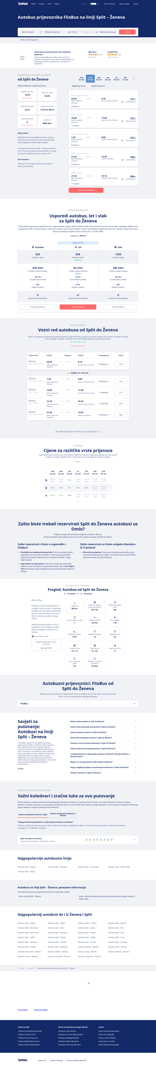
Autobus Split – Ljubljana (57, 947)
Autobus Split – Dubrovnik (88, 867)
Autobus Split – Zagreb (27, 867)
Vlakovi (33, 4)
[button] (73, 32)
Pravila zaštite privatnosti (76, 1060)
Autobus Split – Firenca (87, 942)
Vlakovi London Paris (27, 1034)
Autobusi (42, 4)
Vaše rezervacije (109, 4)
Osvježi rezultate (76, 346)
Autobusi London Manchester (70, 1034)
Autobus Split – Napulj (56, 937)
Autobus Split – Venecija (117, 942)
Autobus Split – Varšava (57, 942)
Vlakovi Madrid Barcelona (28, 1041)
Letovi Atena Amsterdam (109, 1031)
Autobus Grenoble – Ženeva (59, 956)
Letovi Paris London (107, 1041)
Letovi (50, 4)
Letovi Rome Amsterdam (109, 1045)
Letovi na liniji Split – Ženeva (30, 896)
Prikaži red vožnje (27, 125)
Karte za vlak (23, 1027)
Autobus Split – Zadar (86, 928)
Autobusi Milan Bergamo (68, 1041)
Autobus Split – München (28, 942)
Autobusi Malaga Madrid (68, 1038)
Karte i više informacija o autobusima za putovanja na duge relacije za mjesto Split (107, 897)
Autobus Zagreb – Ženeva (88, 947)
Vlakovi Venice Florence (28, 1038)
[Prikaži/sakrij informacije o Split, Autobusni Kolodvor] (134, 840)
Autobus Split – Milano (87, 932)
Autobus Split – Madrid (117, 923)
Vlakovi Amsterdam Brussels (30, 1031)
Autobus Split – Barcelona (28, 928)
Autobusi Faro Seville (67, 1031)
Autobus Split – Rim (116, 928)
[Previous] (45, 472)
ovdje (98, 432)
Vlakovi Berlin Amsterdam (29, 1045)
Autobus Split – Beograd (57, 867)
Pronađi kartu (27, 98)
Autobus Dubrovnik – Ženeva (29, 951)
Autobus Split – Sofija (26, 937)
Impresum (42, 1060)
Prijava (136, 4)
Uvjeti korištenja (56, 1060)
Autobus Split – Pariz (56, 928)
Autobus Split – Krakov (27, 947)
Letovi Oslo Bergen (106, 1034)
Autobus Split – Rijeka (26, 871)
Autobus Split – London (87, 923)
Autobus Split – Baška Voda (119, 867)
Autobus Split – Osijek (86, 937)
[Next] (134, 78)
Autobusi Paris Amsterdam (69, 1045)
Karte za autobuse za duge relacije (73, 1027)
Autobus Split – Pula (116, 932)
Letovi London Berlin (107, 1038)
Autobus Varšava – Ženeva (118, 951)
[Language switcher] (94, 4)
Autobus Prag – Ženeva (87, 951)
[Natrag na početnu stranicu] (24, 4)
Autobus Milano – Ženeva (58, 951)
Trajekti (56, 4)
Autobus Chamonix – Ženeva (89, 956)
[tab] (78, 85)
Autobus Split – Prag (116, 937)
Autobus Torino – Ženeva (28, 956)
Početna (21, 968)
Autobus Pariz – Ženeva (117, 947)
